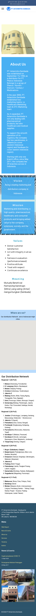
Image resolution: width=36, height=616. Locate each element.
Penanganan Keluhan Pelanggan (12, 564)
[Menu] (3, 9)
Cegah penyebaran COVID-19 (11, 557)
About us (4, 534)
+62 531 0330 (13, 2)
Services (4, 538)
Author (4, 545)
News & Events (6, 531)
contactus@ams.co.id (18, 4)
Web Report (5, 527)
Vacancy (4, 542)
